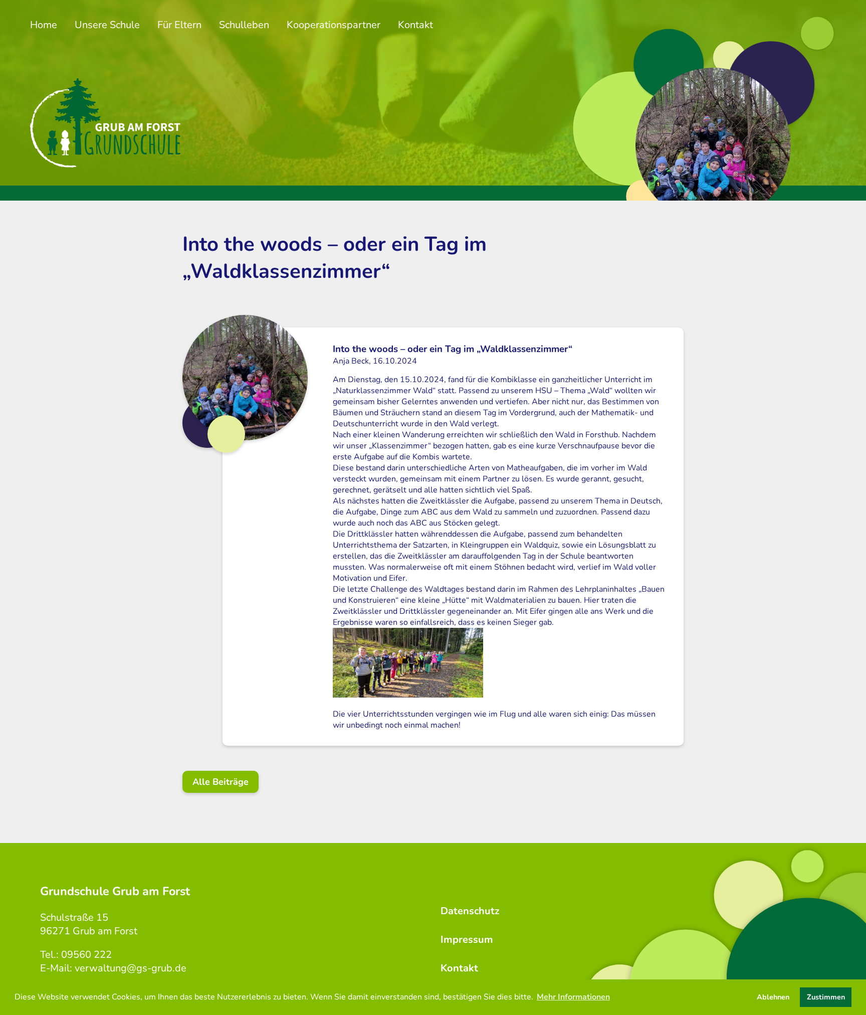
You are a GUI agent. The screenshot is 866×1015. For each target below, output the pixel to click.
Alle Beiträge (220, 782)
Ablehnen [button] (773, 997)
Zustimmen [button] (826, 997)
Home (43, 25)
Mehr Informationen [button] (573, 996)
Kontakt (415, 25)
